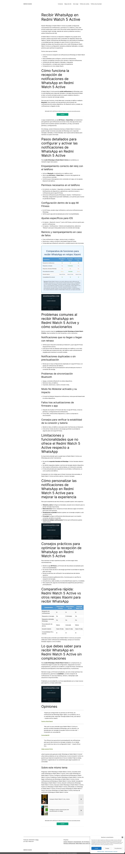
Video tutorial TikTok (47, 749)
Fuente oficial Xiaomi (47, 721)
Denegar (107, 848)
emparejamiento (77, 841)
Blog (37, 839)
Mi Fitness (86, 841)
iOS (83, 841)
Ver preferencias (118, 848)
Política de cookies (100, 851)
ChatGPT (62, 114)
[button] (122, 837)
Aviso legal (115, 851)
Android (65, 841)
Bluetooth (70, 841)
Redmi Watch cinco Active (82, 843)
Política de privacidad (109, 851)
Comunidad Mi (45, 735)
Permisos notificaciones (69, 843)
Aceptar (96, 848)
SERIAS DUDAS (27, 4)
